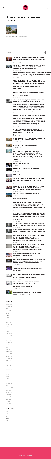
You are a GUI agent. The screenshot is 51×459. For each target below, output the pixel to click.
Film (7, 416)
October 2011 (9, 385)
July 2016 (8, 367)
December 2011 (9, 381)
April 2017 (8, 347)
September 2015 (9, 369)
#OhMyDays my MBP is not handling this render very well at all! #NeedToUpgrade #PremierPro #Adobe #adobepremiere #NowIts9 (29, 94)
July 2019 (8, 313)
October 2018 (9, 322)
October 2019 (9, 308)
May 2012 (8, 376)
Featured (8, 414)
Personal (8, 418)
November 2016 (9, 358)
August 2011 (8, 390)
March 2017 (8, 349)
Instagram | (22, 455)
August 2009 (8, 399)
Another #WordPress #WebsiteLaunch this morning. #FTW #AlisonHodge (26, 254)
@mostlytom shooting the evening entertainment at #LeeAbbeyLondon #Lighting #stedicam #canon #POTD (29, 59)
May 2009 (8, 401)
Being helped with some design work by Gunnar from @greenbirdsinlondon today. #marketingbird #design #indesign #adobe (29, 292)
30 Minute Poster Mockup (21, 164)
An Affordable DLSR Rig (20, 198)
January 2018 (9, 335)
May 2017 (8, 344)
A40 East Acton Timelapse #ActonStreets (26, 193)
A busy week (16, 174)
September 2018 (9, 324)
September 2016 (9, 363)
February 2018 (9, 333)
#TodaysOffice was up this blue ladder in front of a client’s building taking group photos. (29, 139)
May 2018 (8, 329)
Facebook (29, 455)
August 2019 (8, 311)
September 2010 (9, 392)
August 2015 (8, 372)
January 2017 (9, 354)
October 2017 (9, 340)
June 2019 (8, 315)
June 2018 (8, 326)
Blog (7, 411)
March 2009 (8, 403)
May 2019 (8, 317)
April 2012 (8, 378)
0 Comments (24, 23)
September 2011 (9, 388)
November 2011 (9, 383)
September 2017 (9, 342)
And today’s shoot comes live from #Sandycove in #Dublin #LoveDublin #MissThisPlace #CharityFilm (29, 224)
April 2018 (8, 331)
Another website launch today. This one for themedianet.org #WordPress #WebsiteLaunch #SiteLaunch (27, 268)
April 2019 (8, 320)
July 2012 (8, 374)
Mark (18, 23)
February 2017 (9, 351)
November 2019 (9, 306)
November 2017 (9, 338)
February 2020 (9, 304)
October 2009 (9, 397)
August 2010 (8, 394)
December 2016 (9, 356)
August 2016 (8, 365)
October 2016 (9, 360)
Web (7, 420)
